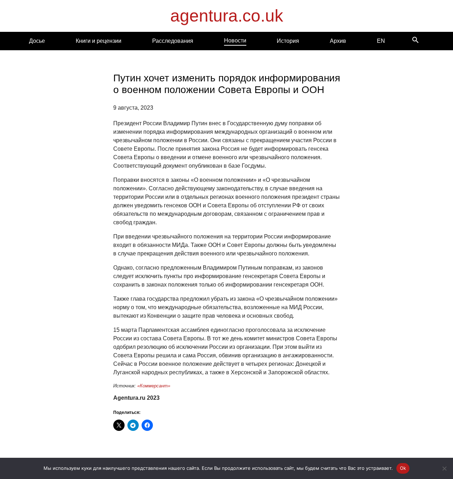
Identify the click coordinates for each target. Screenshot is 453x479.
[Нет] (444, 468)
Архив (338, 41)
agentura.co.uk (226, 15)
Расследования (172, 41)
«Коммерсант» (153, 385)
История (288, 41)
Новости (235, 40)
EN (381, 41)
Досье (37, 41)
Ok (403, 468)
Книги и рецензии (98, 41)
